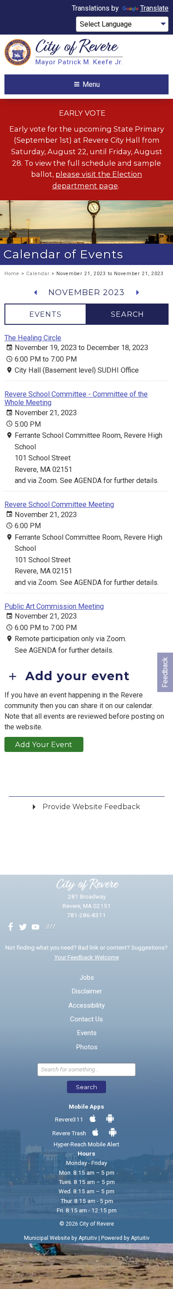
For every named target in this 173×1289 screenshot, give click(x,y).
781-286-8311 (86, 915)
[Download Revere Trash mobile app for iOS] (95, 1132)
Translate (154, 8)
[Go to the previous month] (35, 292)
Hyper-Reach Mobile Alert (86, 1144)
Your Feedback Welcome (86, 957)
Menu (91, 84)
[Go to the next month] (137, 292)
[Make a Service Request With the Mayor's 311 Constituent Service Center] (50, 927)
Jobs (86, 977)
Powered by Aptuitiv (125, 1238)
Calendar (38, 273)
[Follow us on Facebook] (10, 927)
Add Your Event (43, 744)
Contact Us (86, 1019)
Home (12, 273)
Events (87, 1033)
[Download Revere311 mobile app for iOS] (92, 1119)
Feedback (165, 672)
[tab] (45, 314)
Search (86, 1086)
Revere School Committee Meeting (59, 504)
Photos (87, 1047)
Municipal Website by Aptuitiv (60, 1238)
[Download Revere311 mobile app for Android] (110, 1119)
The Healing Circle (32, 338)
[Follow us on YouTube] (35, 927)
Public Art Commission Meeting (54, 606)
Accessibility (86, 1005)
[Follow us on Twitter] (23, 927)
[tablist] (86, 314)
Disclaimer (86, 991)
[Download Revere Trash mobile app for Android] (112, 1132)
